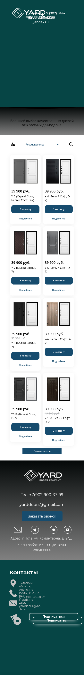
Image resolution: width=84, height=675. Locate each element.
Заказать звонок (42, 516)
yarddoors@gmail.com (42, 504)
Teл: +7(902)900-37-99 (42, 494)
